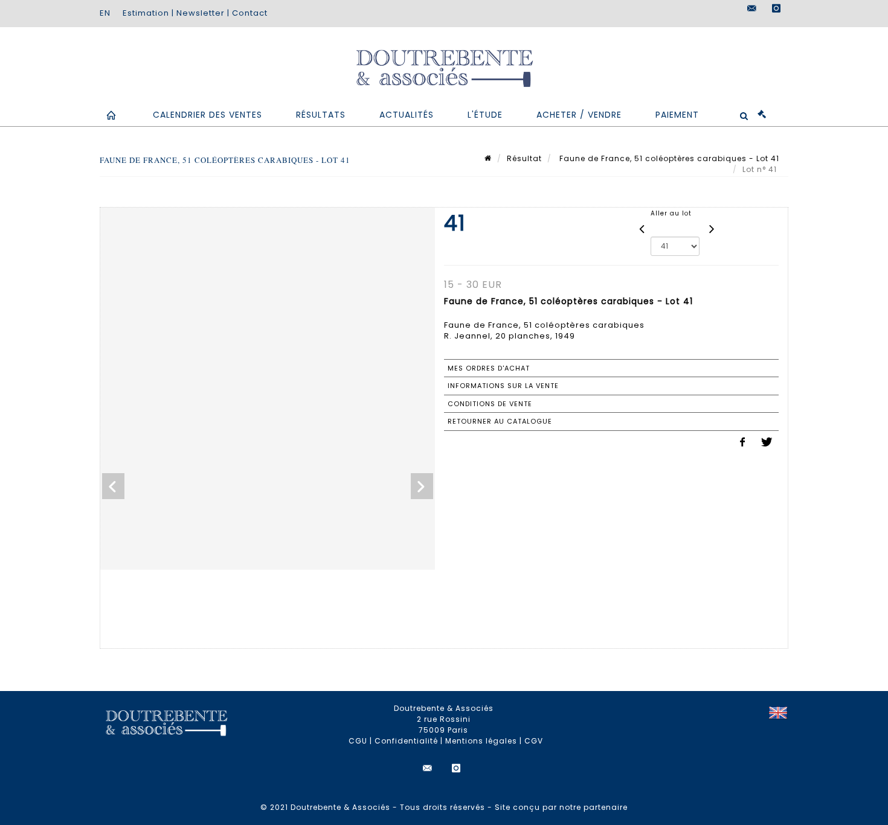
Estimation (146, 13)
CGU (358, 741)
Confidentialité (406, 741)
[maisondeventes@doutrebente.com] (752, 8)
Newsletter (200, 13)
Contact (250, 13)
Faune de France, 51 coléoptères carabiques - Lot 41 (668, 158)
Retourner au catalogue (500, 421)
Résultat (524, 158)
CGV (533, 741)
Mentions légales (481, 741)
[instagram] (776, 8)
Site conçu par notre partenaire (561, 807)
